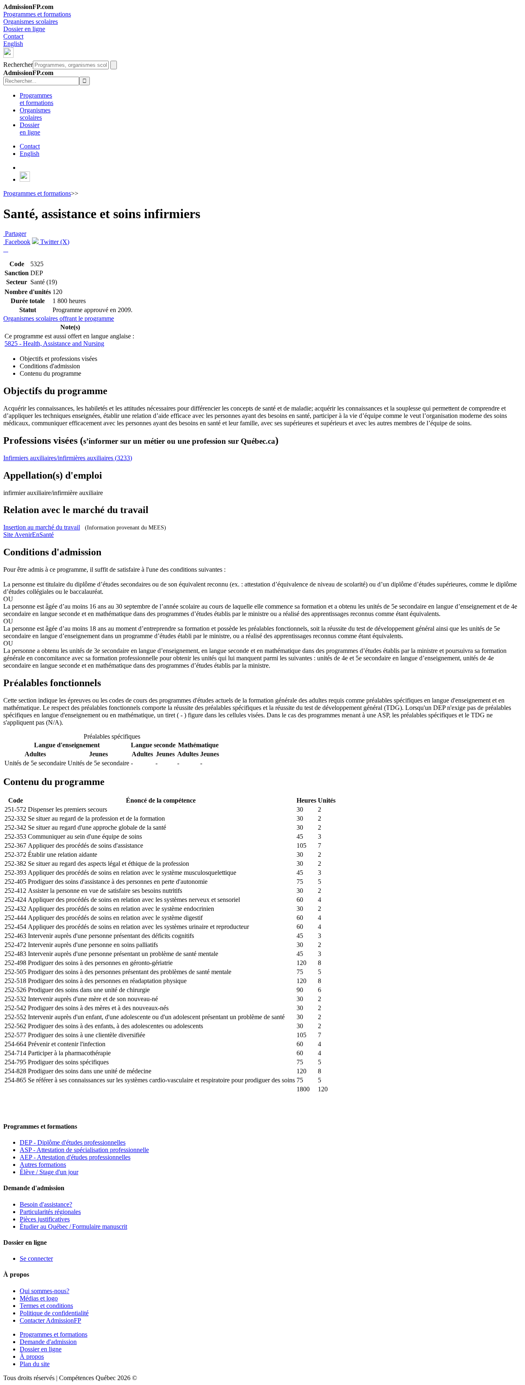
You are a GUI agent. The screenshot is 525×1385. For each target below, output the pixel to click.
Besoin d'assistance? (46, 1204)
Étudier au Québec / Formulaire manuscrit (73, 1226)
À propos (32, 1356)
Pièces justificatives (45, 1219)
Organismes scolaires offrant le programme (58, 318)
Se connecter (36, 1258)
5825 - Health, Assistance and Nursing (54, 343)
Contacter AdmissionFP (50, 1320)
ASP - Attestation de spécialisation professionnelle (84, 1149)
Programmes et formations (37, 14)
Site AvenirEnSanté (28, 534)
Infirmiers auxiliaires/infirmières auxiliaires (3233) (67, 457)
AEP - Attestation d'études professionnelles (75, 1157)
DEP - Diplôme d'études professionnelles (73, 1142)
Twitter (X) (54, 241)
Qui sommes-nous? (44, 1290)
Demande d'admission (48, 1341)
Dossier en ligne (24, 28)
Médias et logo (39, 1298)
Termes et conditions (46, 1305)
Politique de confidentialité (54, 1313)
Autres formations (43, 1164)
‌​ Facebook (16, 241)
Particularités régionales (50, 1211)
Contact (13, 36)
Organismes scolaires (30, 21)
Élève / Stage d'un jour (49, 1171)
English (13, 43)
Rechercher (18, 64)
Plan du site (35, 1363)
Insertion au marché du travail (41, 527)
